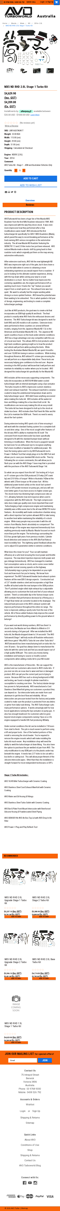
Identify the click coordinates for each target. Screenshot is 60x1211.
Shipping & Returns (30, 1117)
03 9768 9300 (8, 2)
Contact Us (30, 1160)
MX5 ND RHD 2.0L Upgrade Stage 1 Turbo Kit (16, 900)
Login (42, 2)
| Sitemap (24, 1208)
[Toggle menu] (4, 4)
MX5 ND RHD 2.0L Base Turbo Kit (43, 961)
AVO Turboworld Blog (30, 1165)
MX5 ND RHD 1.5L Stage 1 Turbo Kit (13, 1025)
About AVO (30, 1139)
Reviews (30, 204)
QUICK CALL (31, 2)
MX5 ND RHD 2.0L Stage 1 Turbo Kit (19, 26)
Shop (30, 1150)
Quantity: (8, 170)
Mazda (13, 23)
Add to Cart (16, 917)
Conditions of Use (30, 1145)
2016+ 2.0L (38, 23)
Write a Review (11, 126)
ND (29, 23)
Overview (30, 200)
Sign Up (50, 2)
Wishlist (30, 1104)
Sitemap (30, 1122)
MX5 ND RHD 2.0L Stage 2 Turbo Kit (41, 899)
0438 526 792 (19, 2)
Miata (22, 23)
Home (4, 23)
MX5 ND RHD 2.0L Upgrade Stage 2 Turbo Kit (16, 962)
